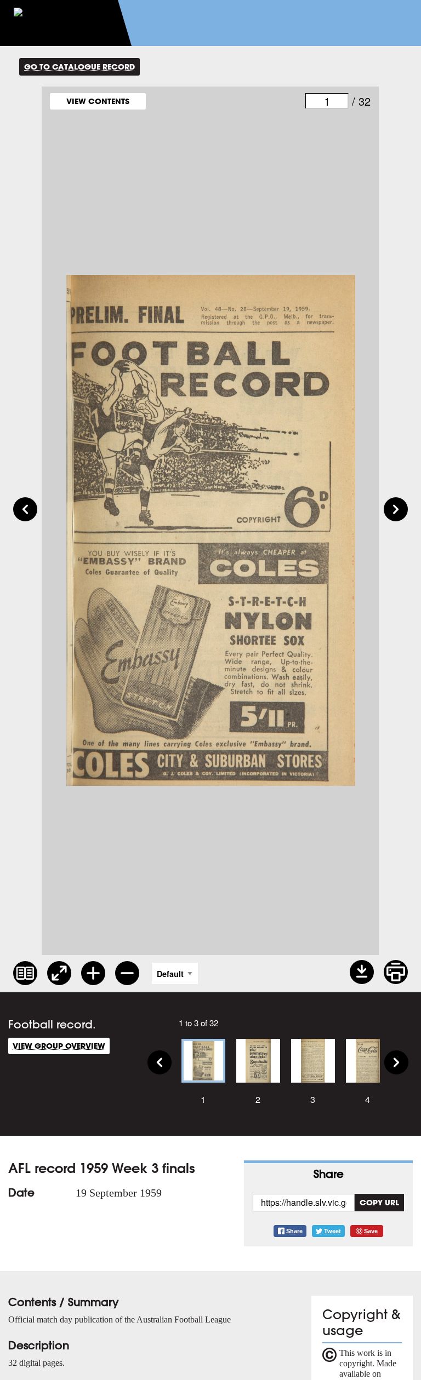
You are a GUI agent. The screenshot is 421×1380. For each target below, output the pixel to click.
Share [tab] (329, 1174)
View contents (97, 101)
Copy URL (379, 1202)
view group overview (59, 1045)
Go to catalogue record (79, 66)
